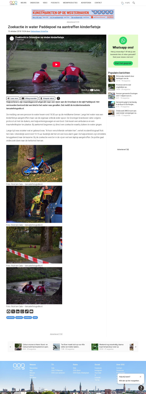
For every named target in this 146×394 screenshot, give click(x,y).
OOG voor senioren (58, 373)
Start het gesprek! (123, 63)
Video (45, 3)
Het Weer (33, 378)
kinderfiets (10, 317)
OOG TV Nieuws (57, 370)
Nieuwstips (34, 368)
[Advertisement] (56, 326)
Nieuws (23, 3)
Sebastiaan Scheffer (39, 31)
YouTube (98, 373)
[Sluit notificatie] (140, 376)
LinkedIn (98, 378)
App (31, 370)
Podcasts (55, 3)
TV (52, 364)
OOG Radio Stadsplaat (81, 373)
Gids (52, 368)
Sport (32, 375)
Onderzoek (34, 3)
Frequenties (120, 373)
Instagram (98, 370)
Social (97, 364)
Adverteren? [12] (56, 334)
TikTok (97, 380)
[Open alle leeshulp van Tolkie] (58, 98)
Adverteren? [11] (73, 22)
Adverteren (86, 3)
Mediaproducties (70, 3)
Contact (98, 3)
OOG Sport (77, 370)
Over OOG (120, 364)
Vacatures (120, 370)
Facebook (98, 368)
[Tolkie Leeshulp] (141, 388)
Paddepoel (27, 317)
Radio (75, 364)
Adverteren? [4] (123, 149)
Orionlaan (19, 317)
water (35, 317)
